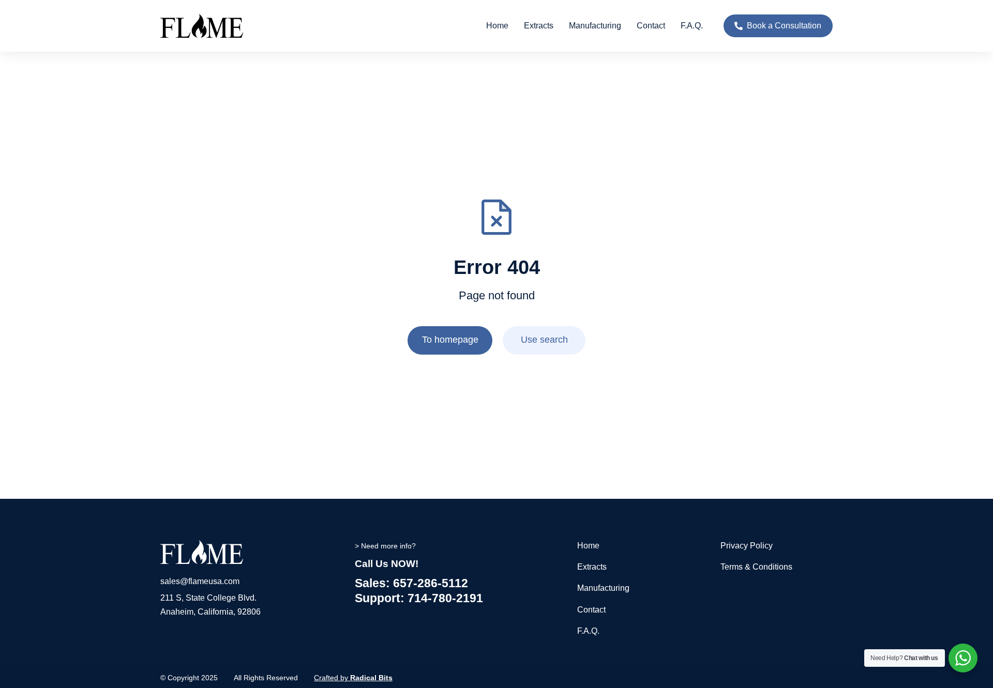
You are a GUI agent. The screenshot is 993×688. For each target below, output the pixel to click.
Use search (544, 339)
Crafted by (353, 678)
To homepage (450, 339)
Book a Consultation (784, 25)
